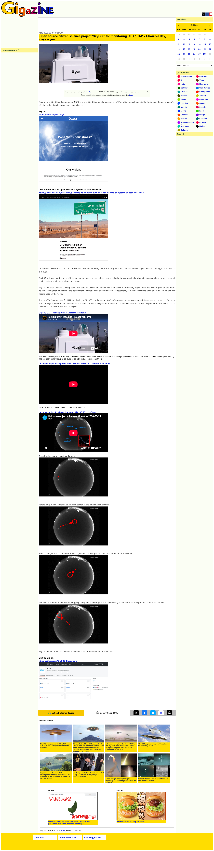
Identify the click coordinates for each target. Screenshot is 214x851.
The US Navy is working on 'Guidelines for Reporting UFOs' (153, 745)
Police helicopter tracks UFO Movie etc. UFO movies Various (153, 780)
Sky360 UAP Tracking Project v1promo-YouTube (62, 312)
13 (200, 44)
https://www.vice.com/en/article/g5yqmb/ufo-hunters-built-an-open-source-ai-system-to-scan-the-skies (91, 192)
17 (184, 49)
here (131, 95)
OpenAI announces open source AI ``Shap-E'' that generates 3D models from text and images (69, 822)
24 (184, 54)
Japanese (92, 92)
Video (63, 830)
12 (194, 44)
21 (205, 49)
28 (205, 54)
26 (194, 54)
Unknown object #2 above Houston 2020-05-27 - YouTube (67, 412)
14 (205, 44)
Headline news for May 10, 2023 (130, 821)
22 (210, 49)
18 (189, 49)
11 (189, 44)
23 (178, 54)
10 (184, 44)
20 (199, 49)
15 (210, 44)
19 (194, 49)
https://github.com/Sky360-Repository (58, 661)
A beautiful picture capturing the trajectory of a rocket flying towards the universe (121, 780)
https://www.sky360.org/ (51, 114)
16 (179, 49)
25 (189, 54)
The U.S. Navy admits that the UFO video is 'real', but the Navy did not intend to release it (55, 746)
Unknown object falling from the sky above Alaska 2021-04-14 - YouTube (74, 363)
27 (199, 54)
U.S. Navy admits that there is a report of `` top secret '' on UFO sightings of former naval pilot (88, 774)
